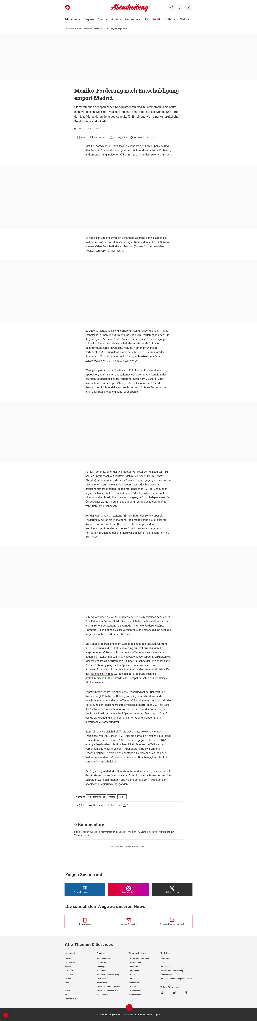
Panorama (131, 19)
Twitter (119, 476)
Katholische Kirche (96, 797)
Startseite (70, 28)
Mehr (183, 19)
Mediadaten (133, 983)
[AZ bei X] (186, 992)
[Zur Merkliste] (180, 7)
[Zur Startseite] (129, 11)
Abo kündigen (166, 975)
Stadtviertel (70, 963)
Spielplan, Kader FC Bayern (108, 987)
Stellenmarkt (102, 995)
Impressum (165, 959)
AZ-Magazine (134, 991)
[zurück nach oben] (129, 1009)
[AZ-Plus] (67, 7)
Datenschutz (165, 967)
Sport (101, 19)
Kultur (169, 19)
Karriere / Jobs (134, 963)
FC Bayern (69, 971)
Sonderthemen (134, 995)
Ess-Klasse (101, 979)
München (71, 19)
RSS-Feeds (101, 971)
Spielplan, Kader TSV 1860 (108, 991)
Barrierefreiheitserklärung (171, 971)
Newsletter (101, 963)
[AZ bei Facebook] (162, 992)
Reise (67, 995)
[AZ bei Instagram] (174, 992)
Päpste (111, 797)
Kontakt (131, 979)
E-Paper (131, 975)
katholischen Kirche (101, 673)
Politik (156, 19)
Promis (116, 19)
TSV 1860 (69, 975)
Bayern (89, 19)
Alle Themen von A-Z (105, 959)
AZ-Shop (132, 987)
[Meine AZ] (188, 7)
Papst (93, 150)
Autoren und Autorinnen (138, 959)
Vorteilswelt (102, 983)
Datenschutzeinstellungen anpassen (176, 979)
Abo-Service (133, 971)
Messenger (101, 967)
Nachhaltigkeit (71, 999)
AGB (162, 963)
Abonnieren (133, 967)
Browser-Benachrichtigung (108, 975)
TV (147, 19)
